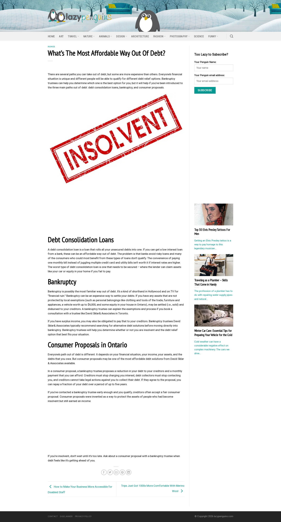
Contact (53, 516)
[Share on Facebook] (104, 472)
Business (51, 46)
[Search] (231, 36)
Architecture (140, 36)
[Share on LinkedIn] (128, 472)
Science (199, 36)
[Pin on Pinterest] (122, 472)
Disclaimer (66, 516)
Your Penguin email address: (209, 75)
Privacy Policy (83, 516)
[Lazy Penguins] (79, 16)
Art (61, 36)
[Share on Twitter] (110, 472)
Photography (179, 36)
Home (51, 36)
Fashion (158, 36)
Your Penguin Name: (205, 62)
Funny (212, 36)
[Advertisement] (116, 211)
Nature (88, 36)
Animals (104, 36)
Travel (72, 36)
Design (120, 36)
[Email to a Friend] (116, 472)
